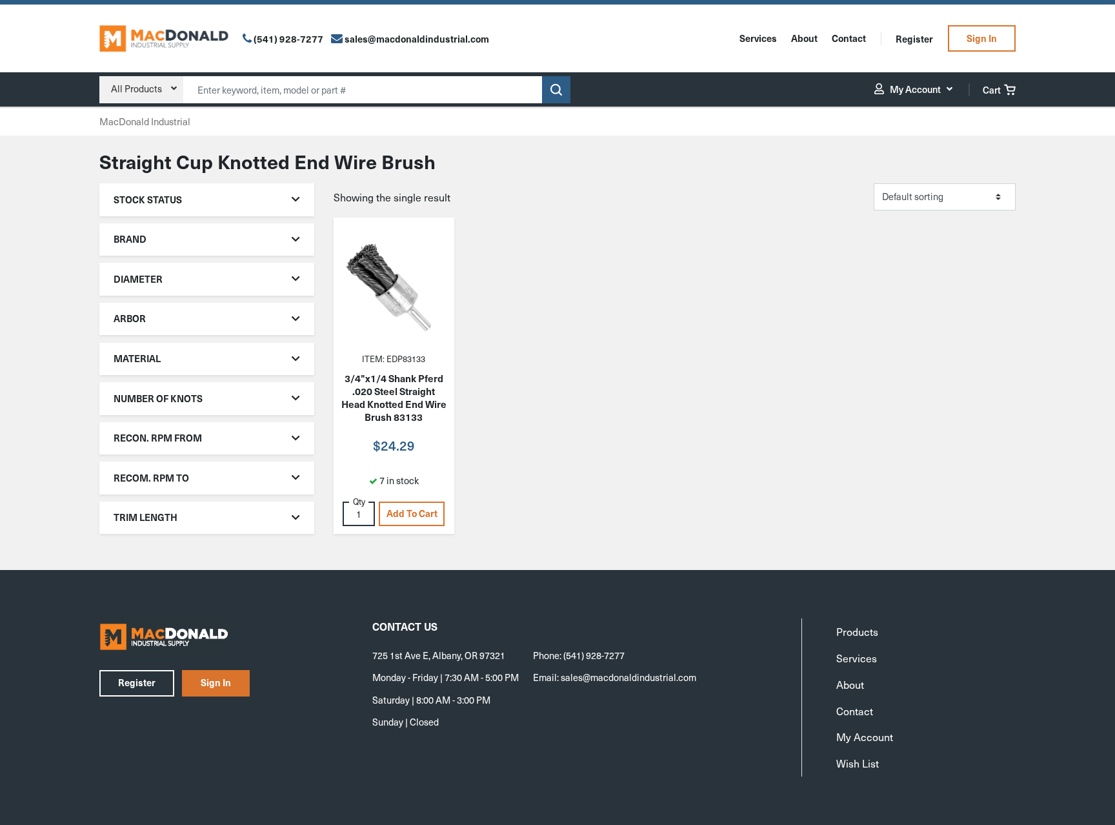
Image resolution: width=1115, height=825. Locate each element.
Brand (130, 238)
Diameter (138, 278)
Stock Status (148, 199)
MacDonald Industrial (144, 121)
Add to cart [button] (412, 513)
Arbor (130, 318)
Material (137, 358)
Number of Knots (158, 398)
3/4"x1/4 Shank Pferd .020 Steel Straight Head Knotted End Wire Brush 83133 (394, 397)
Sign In (982, 38)
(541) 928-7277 (288, 38)
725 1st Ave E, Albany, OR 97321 (438, 655)
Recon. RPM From (158, 437)
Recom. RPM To (151, 477)
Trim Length (145, 517)
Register (914, 38)
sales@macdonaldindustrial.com (628, 677)
